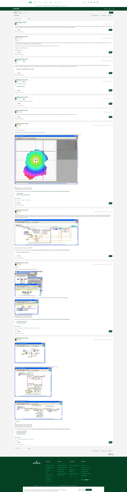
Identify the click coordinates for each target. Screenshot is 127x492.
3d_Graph (18, 439)
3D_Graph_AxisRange (24, 439)
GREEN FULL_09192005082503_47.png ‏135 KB (25, 69)
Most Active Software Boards (55, 5)
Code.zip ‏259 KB (20, 193)
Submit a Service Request (86, 473)
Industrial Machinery (49, 475)
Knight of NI (51, 191)
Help (113, 8)
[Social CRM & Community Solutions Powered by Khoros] (110, 454)
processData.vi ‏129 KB (21, 86)
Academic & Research (50, 465)
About (71, 467)
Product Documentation (86, 467)
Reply (110, 29)
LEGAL (43, 485)
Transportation (48, 481)
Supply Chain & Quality (74, 473)
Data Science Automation (36, 191)
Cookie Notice (26, 490)
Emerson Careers (73, 469)
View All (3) (16, 201)
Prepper (56, 191)
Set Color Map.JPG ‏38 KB (21, 322)
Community (40, 5)
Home (36, 5)
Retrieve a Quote (61, 469)
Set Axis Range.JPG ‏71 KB (21, 432)
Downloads (84, 465)
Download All (18, 198)
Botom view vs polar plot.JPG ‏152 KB (23, 194)
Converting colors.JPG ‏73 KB (22, 321)
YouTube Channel (66, 191)
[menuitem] (35, 2)
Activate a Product (85, 471)
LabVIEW (62, 5)
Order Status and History (62, 467)
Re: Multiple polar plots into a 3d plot (21, 36)
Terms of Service (61, 471)
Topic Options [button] (16, 15)
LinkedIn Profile (60, 191)
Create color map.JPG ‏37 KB (22, 431)
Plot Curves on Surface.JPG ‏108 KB (23, 252)
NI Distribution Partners (62, 465)
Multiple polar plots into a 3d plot (20, 22)
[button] (16, 30)
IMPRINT (46, 485)
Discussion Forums (46, 5)
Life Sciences (48, 477)
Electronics (48, 470)
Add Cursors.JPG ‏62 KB (21, 433)
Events (71, 475)
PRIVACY (50, 485)
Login (110, 8)
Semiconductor (48, 479)
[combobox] (64, 13)
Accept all (88, 489)
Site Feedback (84, 475)
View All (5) (16, 329)
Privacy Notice (63, 489)
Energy (47, 473)
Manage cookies (54, 485)
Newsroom (72, 471)
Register (105, 8)
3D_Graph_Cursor (31, 439)
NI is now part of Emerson (74, 465)
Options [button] (110, 38)
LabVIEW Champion (45, 191)
